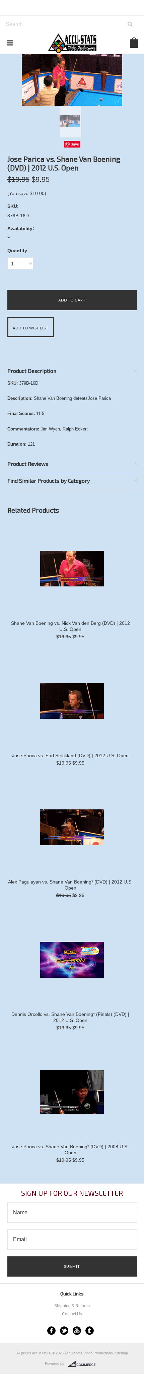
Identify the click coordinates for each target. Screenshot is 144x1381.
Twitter (64, 1330)
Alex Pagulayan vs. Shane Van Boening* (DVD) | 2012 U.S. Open (70, 885)
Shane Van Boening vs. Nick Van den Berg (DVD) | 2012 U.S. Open (70, 626)
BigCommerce (83, 1364)
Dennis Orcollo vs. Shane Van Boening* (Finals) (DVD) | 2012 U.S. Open (70, 1017)
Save (75, 144)
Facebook (51, 1330)
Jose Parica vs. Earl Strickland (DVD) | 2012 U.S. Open (70, 755)
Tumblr (89, 1330)
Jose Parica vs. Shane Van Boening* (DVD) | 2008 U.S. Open (70, 1149)
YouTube (77, 1330)
